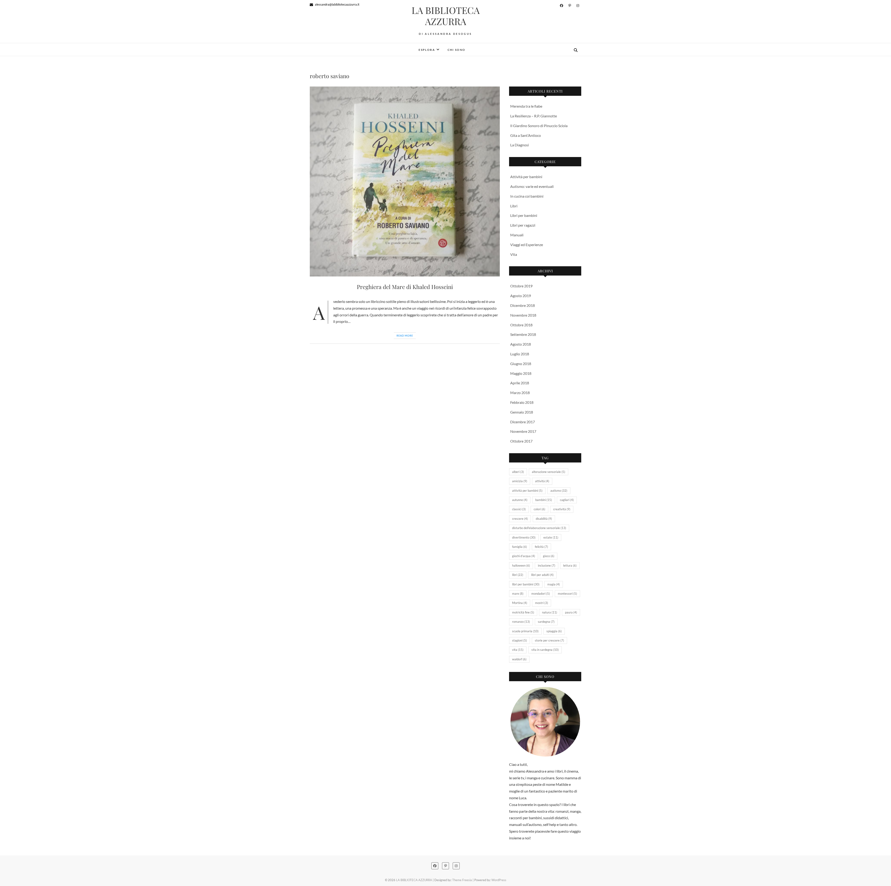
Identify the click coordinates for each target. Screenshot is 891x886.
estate (550, 537)
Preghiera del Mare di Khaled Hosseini (405, 286)
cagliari (567, 500)
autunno (519, 500)
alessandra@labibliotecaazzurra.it (336, 4)
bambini (543, 500)
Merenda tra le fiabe (526, 106)
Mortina (519, 603)
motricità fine (523, 612)
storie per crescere (549, 640)
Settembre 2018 (523, 334)
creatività (561, 509)
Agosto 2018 (520, 344)
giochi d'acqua (523, 556)
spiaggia (554, 631)
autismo (558, 490)
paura (571, 612)
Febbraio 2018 (521, 402)
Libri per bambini (523, 215)
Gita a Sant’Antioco (525, 135)
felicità (541, 547)
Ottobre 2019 (521, 286)
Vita (513, 254)
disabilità (544, 518)
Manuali (516, 235)
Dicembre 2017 (522, 422)
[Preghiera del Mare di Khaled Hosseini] (405, 181)
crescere (520, 518)
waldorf (519, 659)
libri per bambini (525, 584)
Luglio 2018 (519, 354)
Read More (405, 335)
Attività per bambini (526, 176)
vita (517, 650)
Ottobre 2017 (521, 441)
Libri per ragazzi (522, 225)
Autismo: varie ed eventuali (532, 186)
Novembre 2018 (523, 315)
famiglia (519, 547)
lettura (570, 565)
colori (539, 509)
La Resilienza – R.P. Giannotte (533, 116)
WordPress (498, 880)
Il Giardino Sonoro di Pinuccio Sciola (539, 125)
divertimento (524, 537)
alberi (518, 472)
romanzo (521, 621)
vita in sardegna (545, 650)
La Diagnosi (519, 145)
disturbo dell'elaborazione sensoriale (539, 528)
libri (517, 575)
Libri (513, 206)
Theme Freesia (462, 880)
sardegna (546, 621)
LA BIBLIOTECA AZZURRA (446, 16)
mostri (541, 603)
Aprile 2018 (519, 383)
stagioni (519, 640)
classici (519, 509)
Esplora (427, 49)
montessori (567, 593)
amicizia (519, 481)
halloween (521, 565)
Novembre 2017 (523, 431)
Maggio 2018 (520, 373)
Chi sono (456, 49)
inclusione (546, 565)
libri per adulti (542, 575)
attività (542, 481)
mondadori (540, 593)
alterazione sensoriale (548, 472)
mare (517, 593)
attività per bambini (527, 490)
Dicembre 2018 (522, 305)
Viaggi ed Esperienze (526, 244)
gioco (548, 556)
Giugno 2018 (520, 363)
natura (549, 612)
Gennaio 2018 (521, 412)
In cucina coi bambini (526, 196)
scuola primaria (525, 631)
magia (553, 584)
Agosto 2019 (520, 295)
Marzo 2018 (520, 392)
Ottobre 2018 (521, 325)
